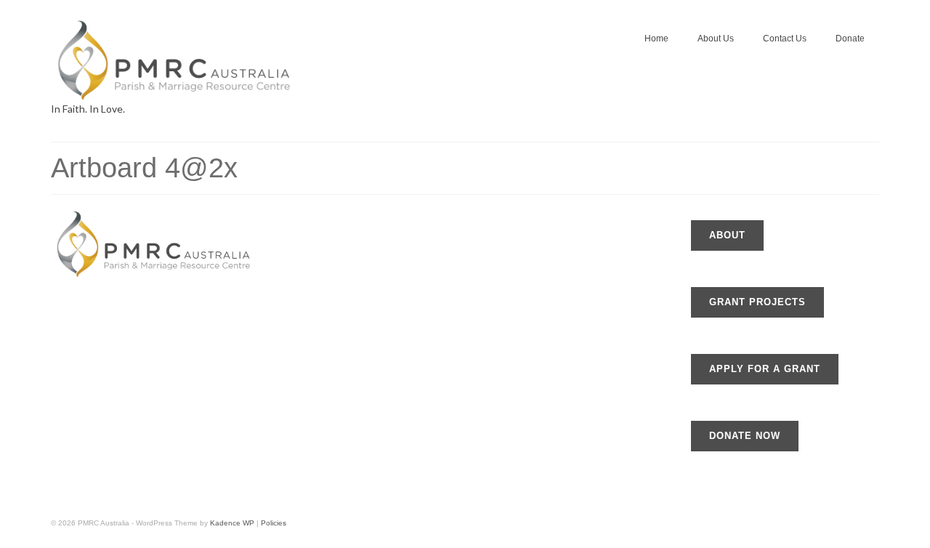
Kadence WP (232, 523)
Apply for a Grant (764, 368)
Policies (273, 523)
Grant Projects (757, 302)
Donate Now (744, 435)
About (727, 235)
